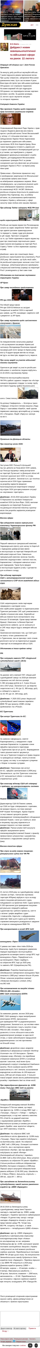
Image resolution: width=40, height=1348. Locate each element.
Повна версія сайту (7, 1339)
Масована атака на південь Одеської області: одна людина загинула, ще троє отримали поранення (12, 17)
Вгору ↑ (5, 1331)
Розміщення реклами (21, 1339)
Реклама (20, 40)
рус (32, 25)
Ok (30, 1345)
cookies (23, 1345)
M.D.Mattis (14, 44)
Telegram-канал (21, 1341)
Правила (32, 1328)
